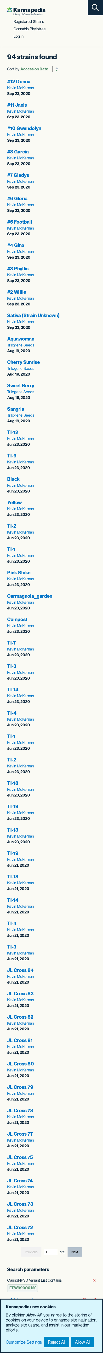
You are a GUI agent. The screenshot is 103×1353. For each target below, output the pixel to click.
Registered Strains (28, 21)
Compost (17, 619)
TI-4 (12, 713)
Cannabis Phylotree (29, 29)
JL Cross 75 (20, 1157)
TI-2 (11, 526)
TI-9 (12, 456)
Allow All (82, 1342)
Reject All (56, 1342)
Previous (31, 1252)
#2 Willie (16, 292)
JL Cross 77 (20, 1134)
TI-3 (11, 666)
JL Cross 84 (20, 970)
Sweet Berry (20, 385)
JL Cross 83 (20, 993)
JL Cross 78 (20, 1110)
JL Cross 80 (20, 1064)
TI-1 (11, 549)
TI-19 (12, 806)
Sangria (15, 409)
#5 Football (19, 222)
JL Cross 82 (20, 1017)
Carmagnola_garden (29, 596)
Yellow (14, 502)
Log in (18, 36)
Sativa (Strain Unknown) (33, 315)
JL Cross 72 (20, 1227)
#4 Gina (15, 245)
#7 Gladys (18, 175)
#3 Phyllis (18, 269)
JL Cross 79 (20, 1087)
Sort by (13, 69)
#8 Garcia (18, 152)
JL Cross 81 (20, 1040)
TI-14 (12, 689)
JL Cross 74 (20, 1181)
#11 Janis (17, 105)
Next (74, 1252)
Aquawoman (20, 339)
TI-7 (11, 643)
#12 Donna (18, 81)
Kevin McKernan (20, 88)
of (62, 1252)
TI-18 (12, 783)
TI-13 (12, 830)
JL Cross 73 (20, 1204)
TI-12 (12, 432)
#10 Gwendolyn (24, 128)
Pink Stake (18, 573)
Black (13, 479)
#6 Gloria (17, 198)
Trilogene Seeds (20, 345)
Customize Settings (24, 1342)
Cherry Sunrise (23, 362)
